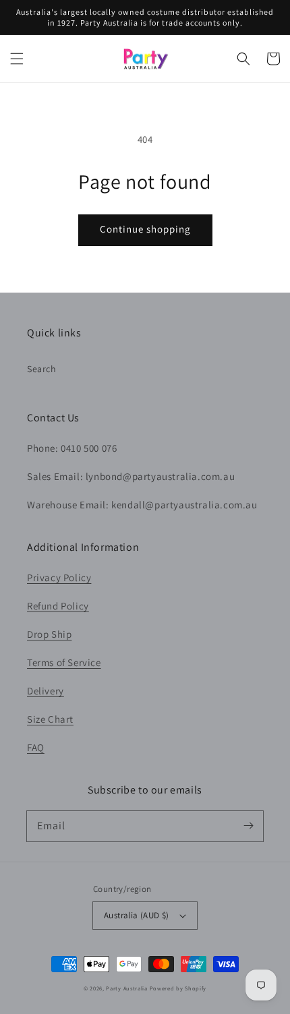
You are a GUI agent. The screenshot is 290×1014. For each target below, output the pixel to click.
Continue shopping (145, 228)
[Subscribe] (248, 826)
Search (42, 369)
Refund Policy (58, 605)
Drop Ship (49, 634)
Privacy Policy (59, 577)
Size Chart (50, 719)
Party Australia (127, 988)
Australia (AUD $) (136, 915)
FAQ (36, 747)
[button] (17, 58)
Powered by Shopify (178, 988)
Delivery (45, 690)
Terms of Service (64, 662)
